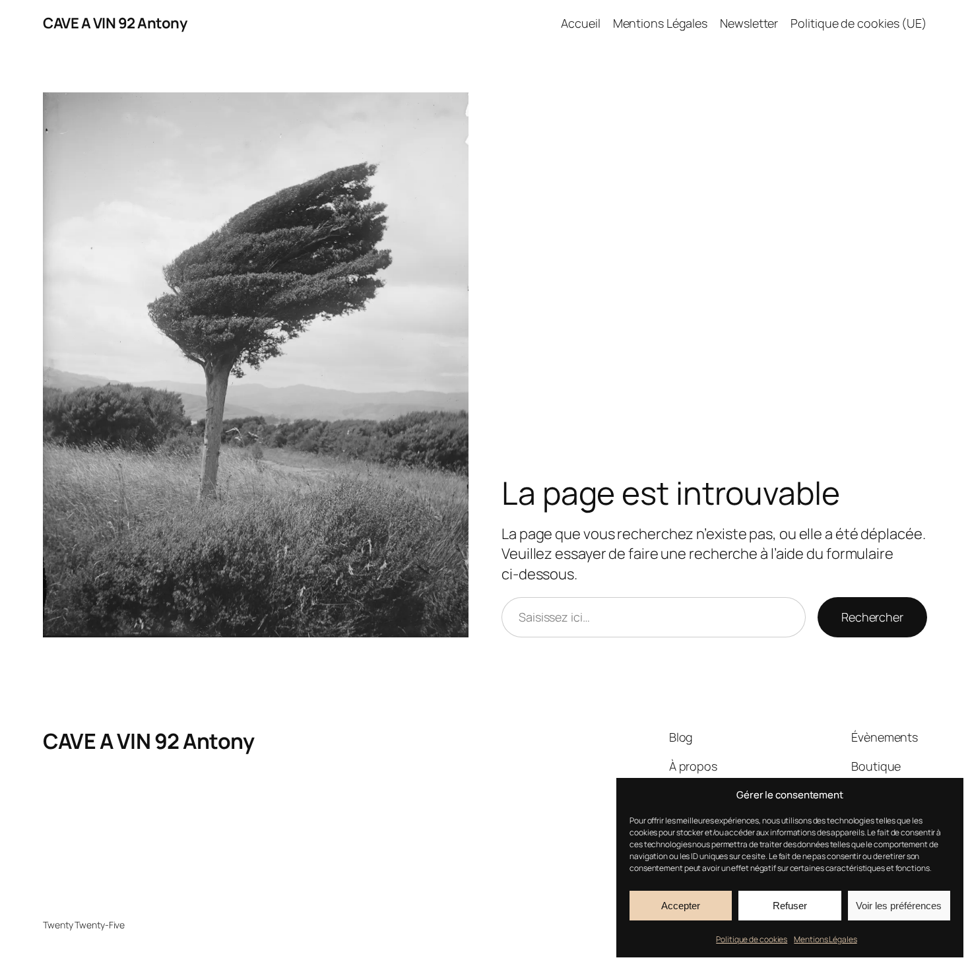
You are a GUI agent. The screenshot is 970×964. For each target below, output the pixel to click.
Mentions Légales (825, 939)
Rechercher (872, 617)
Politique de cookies (751, 939)
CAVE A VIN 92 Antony (115, 23)
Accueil (580, 23)
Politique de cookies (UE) (859, 23)
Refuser (790, 905)
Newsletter (749, 23)
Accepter (680, 905)
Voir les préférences (899, 905)
